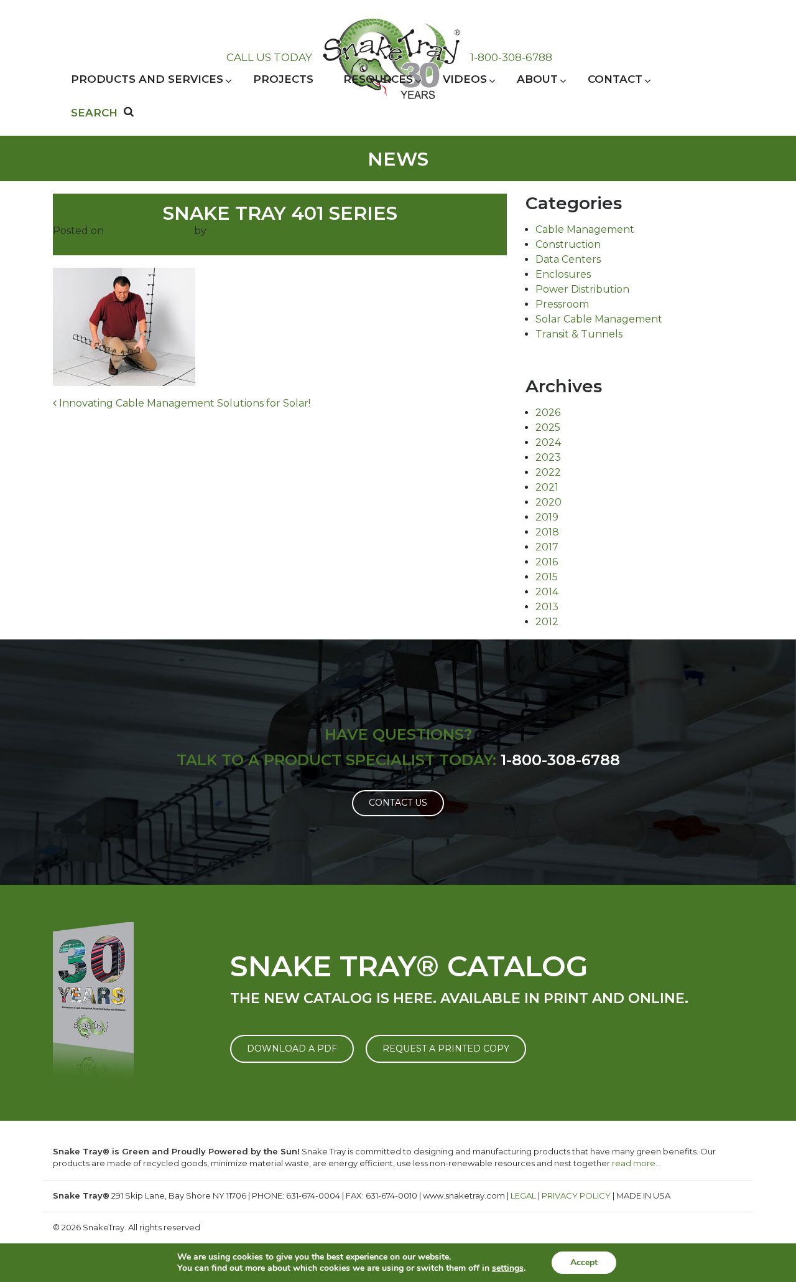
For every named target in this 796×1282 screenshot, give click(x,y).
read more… (636, 1163)
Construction (568, 244)
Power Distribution (582, 289)
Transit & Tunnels (578, 334)
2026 (547, 412)
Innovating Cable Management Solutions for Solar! (183, 403)
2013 (546, 607)
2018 (547, 532)
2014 (546, 592)
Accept (584, 1262)
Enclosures (563, 274)
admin (224, 231)
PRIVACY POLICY (576, 1195)
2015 (546, 577)
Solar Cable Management (598, 319)
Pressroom (562, 304)
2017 (546, 547)
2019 (546, 517)
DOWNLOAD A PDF (292, 1048)
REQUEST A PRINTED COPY (445, 1048)
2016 (546, 562)
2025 (547, 427)
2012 (546, 622)
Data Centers (568, 259)
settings (508, 1268)
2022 (548, 472)
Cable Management (584, 229)
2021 (546, 487)
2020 (548, 502)
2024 (548, 442)
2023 (548, 457)
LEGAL (523, 1195)
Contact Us (398, 802)
